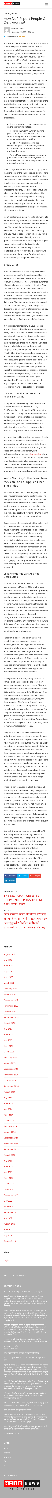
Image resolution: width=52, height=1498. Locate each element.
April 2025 (8, 1046)
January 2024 (9, 1132)
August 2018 (9, 1224)
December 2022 (11, 1195)
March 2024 (9, 1120)
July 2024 (8, 1097)
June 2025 (8, 1034)
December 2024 (11, 1069)
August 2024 (9, 1092)
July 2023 (8, 1160)
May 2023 (8, 1172)
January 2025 (9, 1063)
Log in (6, 1260)
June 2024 (8, 1103)
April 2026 (8, 977)
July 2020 (8, 1218)
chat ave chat (35, 454)
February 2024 (10, 1126)
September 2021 (11, 1212)
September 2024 (11, 1086)
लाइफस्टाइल (8, 1457)
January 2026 (9, 994)
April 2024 (8, 1115)
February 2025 (10, 1057)
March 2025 (9, 1051)
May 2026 (8, 971)
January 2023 (9, 1189)
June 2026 (8, 965)
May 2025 (8, 1040)
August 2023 (9, 1155)
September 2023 (11, 1149)
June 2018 (8, 1229)
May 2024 (8, 1109)
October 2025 (10, 1011)
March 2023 (9, 1183)
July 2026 (8, 960)
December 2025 (11, 1000)
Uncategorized (10, 13)
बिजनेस (6, 1448)
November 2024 (11, 1074)
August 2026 (9, 954)
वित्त (5, 1461)
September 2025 (11, 1017)
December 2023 (11, 1137)
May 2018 (8, 1235)
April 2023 (8, 1178)
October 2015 (10, 1241)
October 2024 (10, 1080)
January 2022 (9, 1206)
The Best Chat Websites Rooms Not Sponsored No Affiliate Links (23, 900)
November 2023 (11, 1143)
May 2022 (8, 1201)
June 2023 (8, 1166)
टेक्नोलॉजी (7, 1453)
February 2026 (10, 988)
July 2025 (8, 1029)
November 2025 (11, 1006)
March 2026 (9, 983)
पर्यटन (5, 1466)
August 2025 (9, 1023)
